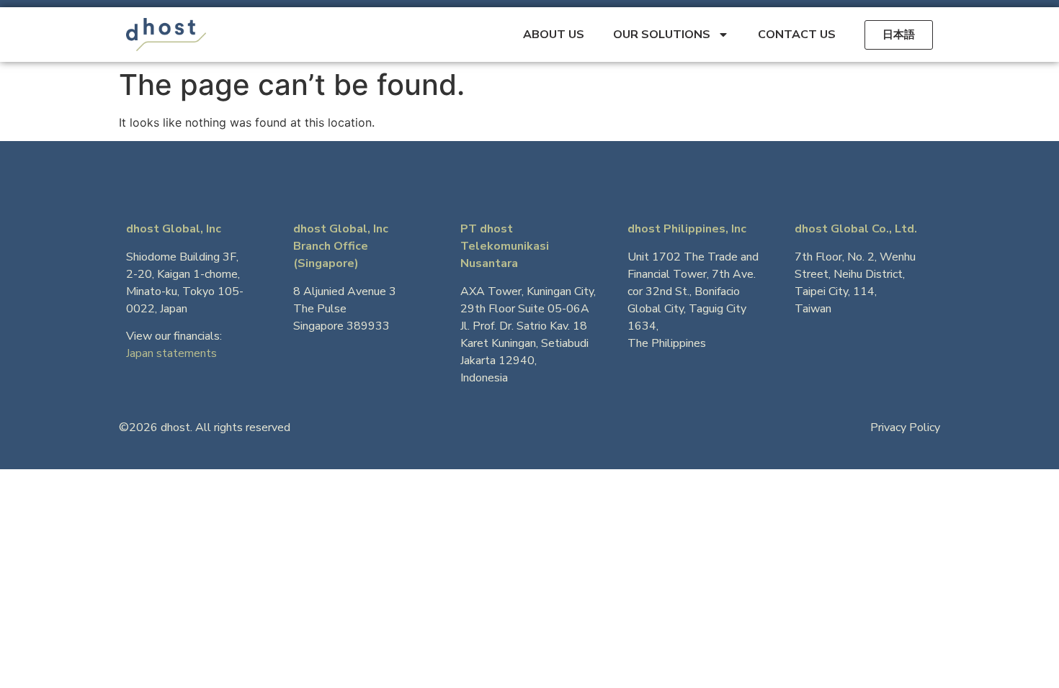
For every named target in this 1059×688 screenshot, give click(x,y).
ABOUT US (553, 34)
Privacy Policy (905, 427)
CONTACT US (797, 34)
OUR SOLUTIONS (661, 34)
